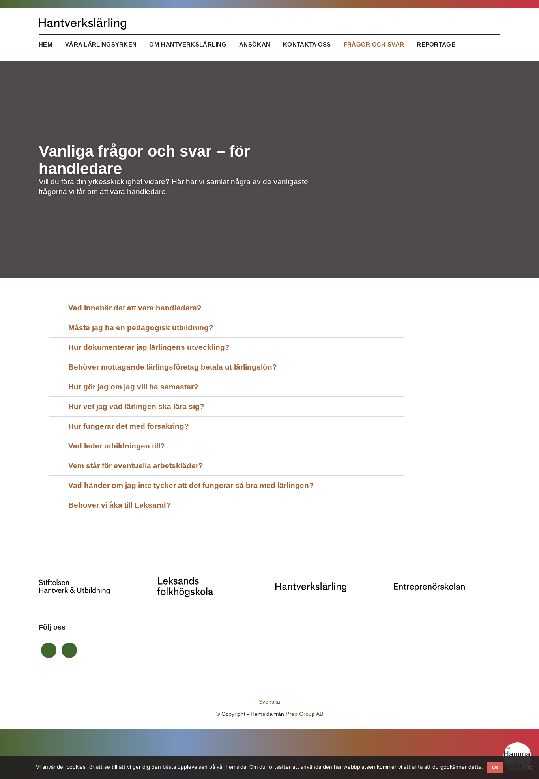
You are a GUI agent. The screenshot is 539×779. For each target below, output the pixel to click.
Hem (45, 44)
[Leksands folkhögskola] (185, 586)
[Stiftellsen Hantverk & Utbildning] (74, 586)
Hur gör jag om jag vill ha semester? (133, 387)
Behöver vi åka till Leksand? (119, 505)
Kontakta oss (307, 44)
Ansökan (254, 44)
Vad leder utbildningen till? (116, 446)
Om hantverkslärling (187, 44)
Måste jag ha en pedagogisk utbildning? (140, 327)
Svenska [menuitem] (269, 702)
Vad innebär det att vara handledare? (135, 308)
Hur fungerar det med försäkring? (128, 426)
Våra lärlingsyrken (101, 44)
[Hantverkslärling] (310, 587)
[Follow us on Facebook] (48, 650)
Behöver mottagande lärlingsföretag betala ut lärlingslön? (172, 367)
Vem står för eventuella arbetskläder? (135, 465)
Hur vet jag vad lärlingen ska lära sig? (136, 406)
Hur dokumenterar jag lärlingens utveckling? (149, 347)
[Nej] (529, 767)
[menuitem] (269, 702)
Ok (495, 767)
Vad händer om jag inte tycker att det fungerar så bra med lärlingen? (191, 485)
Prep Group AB (304, 714)
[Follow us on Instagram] (69, 650)
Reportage (437, 44)
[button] (226, 308)
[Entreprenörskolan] (429, 587)
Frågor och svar (374, 44)
